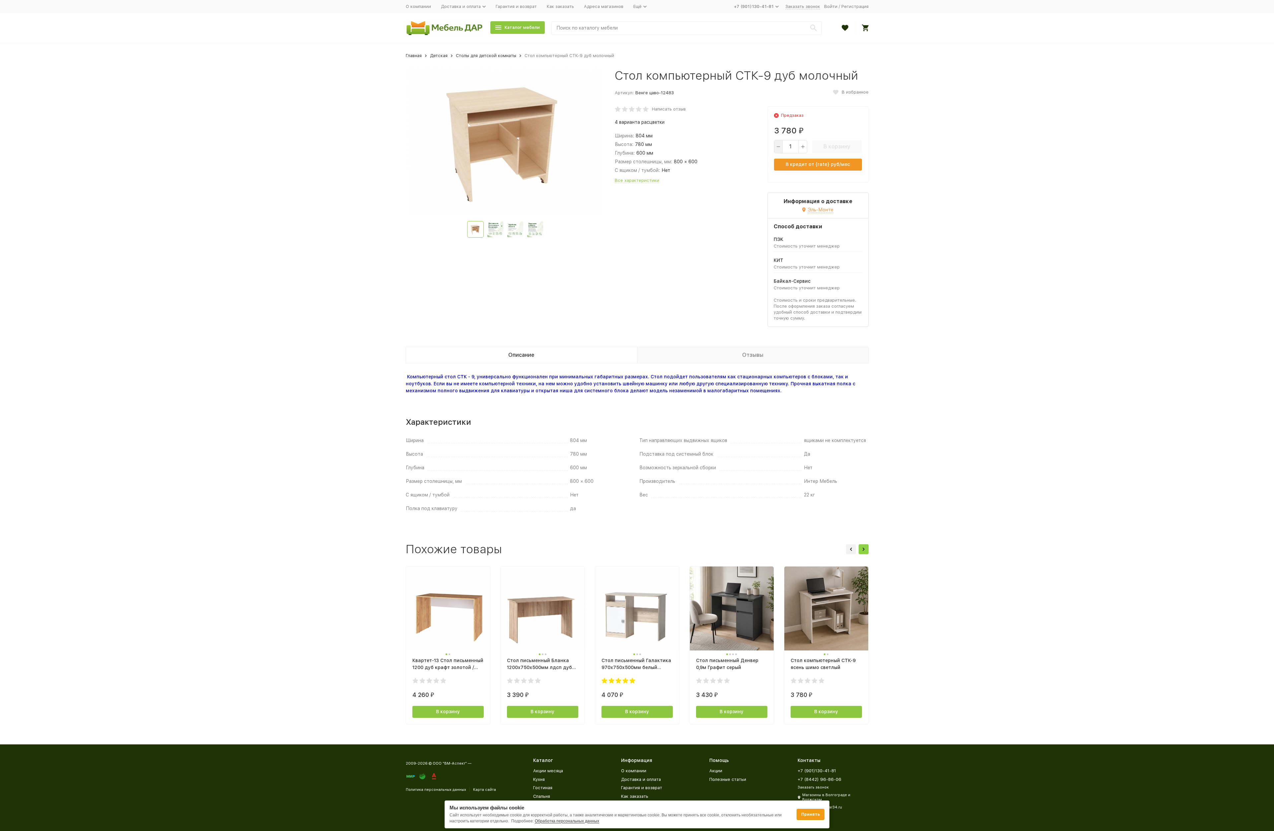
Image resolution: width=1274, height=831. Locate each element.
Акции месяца (548, 770)
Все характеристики (637, 180)
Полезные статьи (727, 779)
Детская (439, 55)
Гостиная (542, 787)
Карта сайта (484, 790)
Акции (715, 770)
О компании (418, 6)
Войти (830, 6)
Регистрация (855, 6)
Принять (810, 814)
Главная (414, 55)
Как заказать (560, 6)
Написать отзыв (669, 109)
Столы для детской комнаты (486, 55)
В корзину (836, 146)
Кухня (539, 779)
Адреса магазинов (603, 6)
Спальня (541, 796)
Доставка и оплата (641, 779)
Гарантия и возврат (516, 6)
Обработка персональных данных (567, 821)
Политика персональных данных (436, 790)
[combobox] (686, 28)
